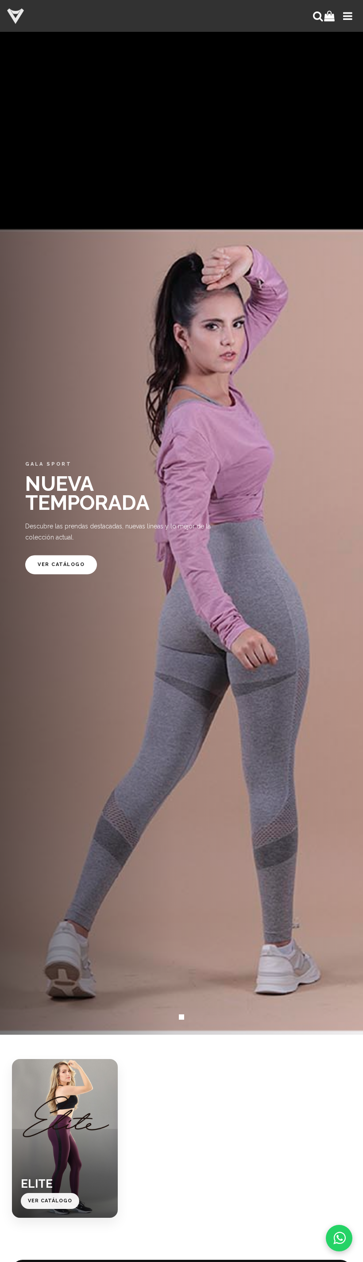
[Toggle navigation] (347, 16)
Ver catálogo (61, 564)
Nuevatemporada (87, 493)
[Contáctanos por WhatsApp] (339, 1238)
